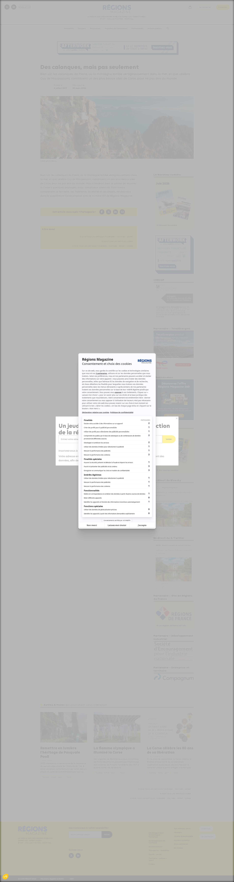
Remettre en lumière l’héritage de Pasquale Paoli (60, 752)
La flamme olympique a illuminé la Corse (114, 750)
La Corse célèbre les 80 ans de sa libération (170, 750)
